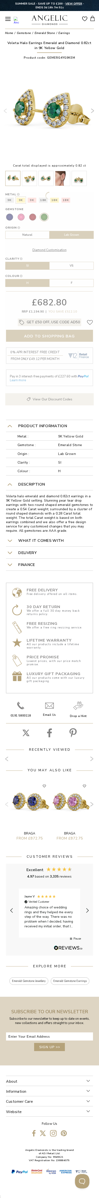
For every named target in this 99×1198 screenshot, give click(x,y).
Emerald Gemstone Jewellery (29, 981)
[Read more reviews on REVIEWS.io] (68, 948)
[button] (12, 910)
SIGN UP (49, 1047)
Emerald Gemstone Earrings (70, 981)
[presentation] (6, 112)
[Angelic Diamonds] (50, 20)
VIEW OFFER (73, 4)
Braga (29, 833)
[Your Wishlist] (84, 18)
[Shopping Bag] (92, 18)
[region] (49, 911)
